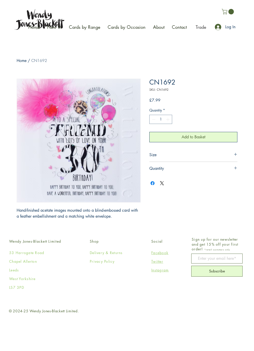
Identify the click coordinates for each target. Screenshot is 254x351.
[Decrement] (153, 119)
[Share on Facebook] (153, 183)
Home (22, 60)
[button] (228, 11)
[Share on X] (162, 183)
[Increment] (168, 119)
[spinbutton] (160, 119)
